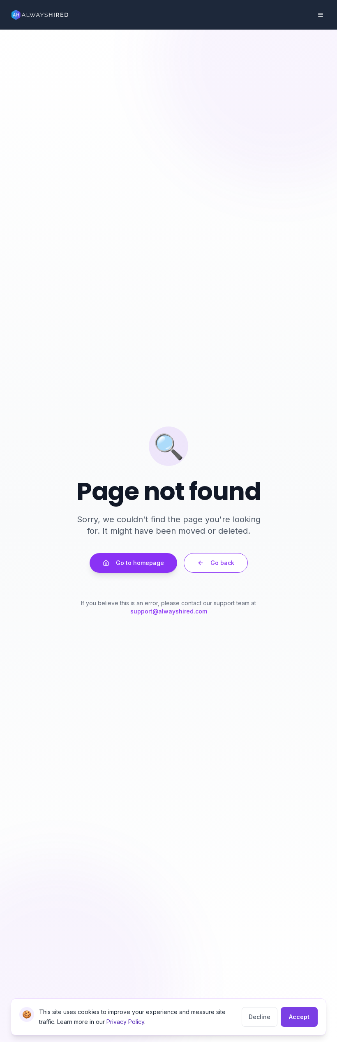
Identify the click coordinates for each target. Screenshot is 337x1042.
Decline (259, 1016)
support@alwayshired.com (168, 611)
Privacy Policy (125, 1021)
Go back (222, 562)
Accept (299, 1016)
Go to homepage (140, 562)
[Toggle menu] (320, 15)
